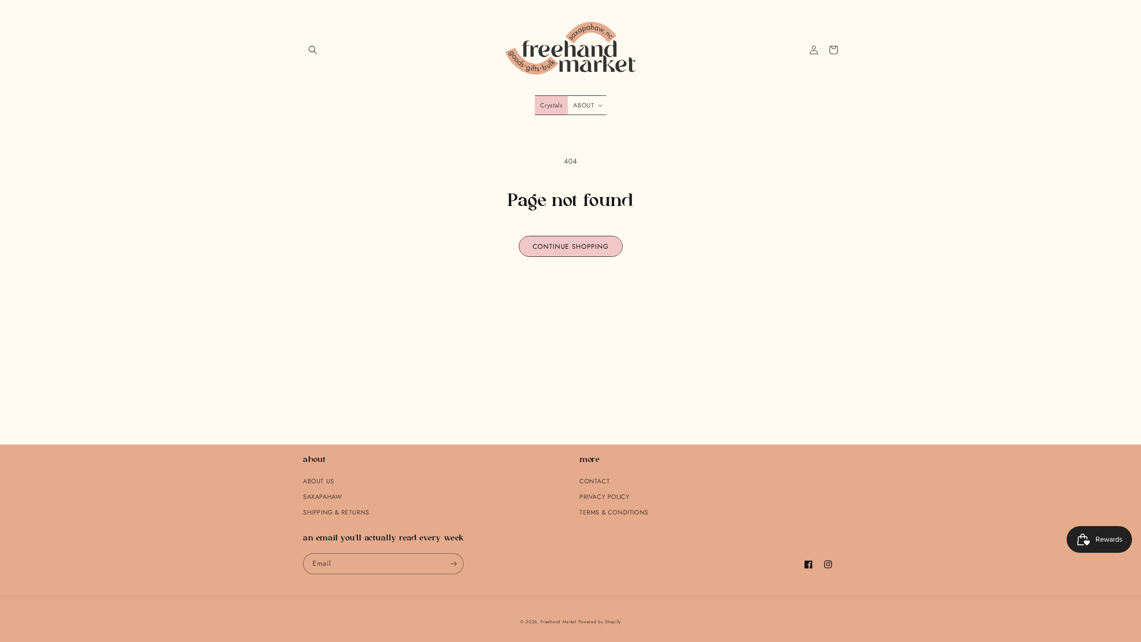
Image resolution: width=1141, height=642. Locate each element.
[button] (313, 50)
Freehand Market (558, 621)
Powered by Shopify (600, 621)
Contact (594, 481)
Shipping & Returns (336, 512)
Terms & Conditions (613, 512)
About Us (318, 481)
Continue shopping (571, 246)
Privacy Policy (604, 496)
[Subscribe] (453, 563)
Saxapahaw (322, 496)
